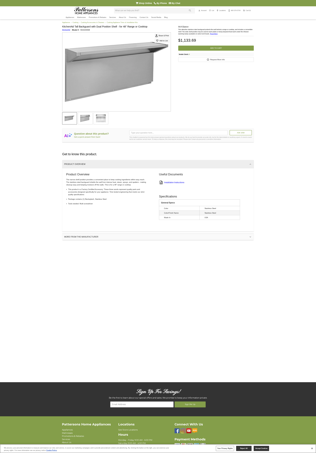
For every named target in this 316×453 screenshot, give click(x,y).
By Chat (175, 3)
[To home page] (86, 10)
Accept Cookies (261, 448)
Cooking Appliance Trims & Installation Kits (122, 22)
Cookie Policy (51, 450)
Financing (133, 17)
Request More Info (217, 60)
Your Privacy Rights (225, 448)
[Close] (312, 448)
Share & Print (163, 36)
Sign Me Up (190, 404)
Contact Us (144, 17)
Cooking (75, 22)
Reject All (244, 448)
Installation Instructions (174, 182)
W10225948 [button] (85, 30)
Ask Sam (241, 133)
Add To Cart (216, 48)
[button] (199, 10)
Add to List (163, 41)
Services (112, 17)
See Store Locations (128, 430)
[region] (158, 448)
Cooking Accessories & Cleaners (92, 22)
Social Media (156, 17)
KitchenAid (66, 30)
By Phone (162, 3)
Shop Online (146, 3)
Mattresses (81, 17)
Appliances (70, 17)
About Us (122, 17)
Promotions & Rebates (97, 17)
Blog (166, 17)
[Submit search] (190, 10)
